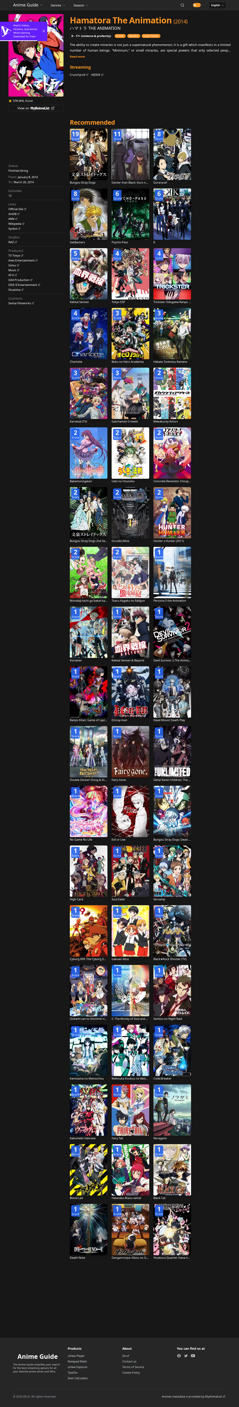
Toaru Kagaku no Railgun (128, 601)
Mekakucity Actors (165, 421)
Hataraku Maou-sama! (126, 1198)
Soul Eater (118, 899)
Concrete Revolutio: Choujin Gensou (177, 481)
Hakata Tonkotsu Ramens (170, 362)
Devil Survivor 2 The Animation (173, 660)
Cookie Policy (131, 1373)
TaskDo (73, 1373)
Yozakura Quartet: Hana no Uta (174, 1258)
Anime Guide (25, 5)
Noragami (160, 1138)
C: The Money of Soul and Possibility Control (141, 1019)
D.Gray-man (119, 720)
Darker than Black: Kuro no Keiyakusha (137, 182)
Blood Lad (76, 1198)
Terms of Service (133, 1367)
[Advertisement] (36, 139)
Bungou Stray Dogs (83, 182)
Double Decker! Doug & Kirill (89, 780)
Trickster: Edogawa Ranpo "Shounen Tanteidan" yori (188, 302)
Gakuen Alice (120, 959)
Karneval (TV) (78, 421)
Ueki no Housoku (123, 481)
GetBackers (77, 242)
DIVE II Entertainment (22, 285)
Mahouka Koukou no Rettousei (132, 1078)
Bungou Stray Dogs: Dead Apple (174, 839)
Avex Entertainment (21, 260)
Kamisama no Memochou (87, 1078)
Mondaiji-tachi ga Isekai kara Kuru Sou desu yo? (101, 601)
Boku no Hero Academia (128, 362)
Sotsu (12, 265)
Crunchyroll (77, 75)
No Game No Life (81, 839)
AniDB (12, 214)
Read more (77, 57)
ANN (11, 219)
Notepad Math (77, 1361)
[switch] (197, 5)
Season (78, 5)
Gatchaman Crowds (125, 421)
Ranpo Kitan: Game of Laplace (89, 720)
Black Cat (159, 1198)
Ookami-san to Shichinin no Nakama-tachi (97, 1019)
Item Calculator (78, 1378)
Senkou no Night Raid (167, 1019)
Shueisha (14, 290)
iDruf (125, 1356)
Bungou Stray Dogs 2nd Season (91, 541)
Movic (12, 270)
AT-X (11, 275)
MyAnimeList (213, 1396)
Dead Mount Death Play (169, 720)
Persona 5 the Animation (169, 601)
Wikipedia (14, 224)
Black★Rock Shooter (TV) (170, 959)
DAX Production (18, 280)
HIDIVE (95, 75)
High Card (76, 899)
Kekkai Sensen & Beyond (128, 660)
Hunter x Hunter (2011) (168, 541)
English (215, 5)
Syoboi (12, 229)
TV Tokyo (14, 255)
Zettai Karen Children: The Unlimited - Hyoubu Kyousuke (190, 780)
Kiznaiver (76, 660)
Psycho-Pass (120, 242)
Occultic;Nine (120, 541)
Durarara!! (160, 182)
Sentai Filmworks (19, 303)
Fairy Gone (119, 780)
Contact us (129, 1361)
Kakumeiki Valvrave (83, 1138)
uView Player (76, 1356)
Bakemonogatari (81, 481)
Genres (56, 5)
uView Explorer (78, 1367)
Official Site (15, 209)
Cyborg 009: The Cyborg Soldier (90, 959)
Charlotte (76, 362)
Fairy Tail (117, 1138)
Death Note (77, 1258)
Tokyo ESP (118, 302)
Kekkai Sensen (79, 302)
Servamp (159, 899)
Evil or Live (118, 839)
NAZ (11, 242)
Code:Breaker (162, 1078)
